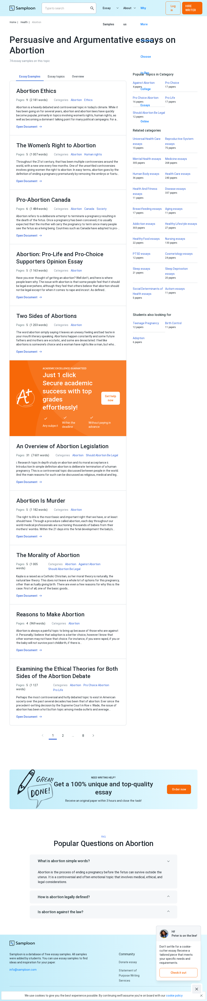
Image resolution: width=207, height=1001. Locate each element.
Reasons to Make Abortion (50, 614)
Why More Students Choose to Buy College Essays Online (146, 11)
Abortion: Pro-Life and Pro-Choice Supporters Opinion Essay (59, 258)
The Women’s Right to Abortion (56, 145)
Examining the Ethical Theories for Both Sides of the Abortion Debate (67, 672)
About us (127, 11)
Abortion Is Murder (40, 500)
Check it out (178, 972)
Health (25, 22)
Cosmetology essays (179, 253)
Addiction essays (144, 223)
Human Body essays (146, 173)
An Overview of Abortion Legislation (62, 446)
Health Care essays (177, 173)
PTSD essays (141, 253)
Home (14, 22)
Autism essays (175, 288)
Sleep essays (141, 268)
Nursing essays (175, 238)
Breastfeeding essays (147, 208)
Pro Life (170, 97)
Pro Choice (172, 82)
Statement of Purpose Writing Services (129, 975)
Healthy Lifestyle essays (181, 223)
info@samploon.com (23, 969)
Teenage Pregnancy (146, 323)
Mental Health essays (147, 158)
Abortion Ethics (36, 91)
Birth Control (173, 323)
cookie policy (174, 995)
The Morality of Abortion (48, 555)
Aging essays (174, 208)
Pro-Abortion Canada (43, 199)
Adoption (139, 338)
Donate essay (128, 962)
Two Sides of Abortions (46, 316)
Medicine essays (176, 158)
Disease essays (175, 188)
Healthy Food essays (146, 238)
